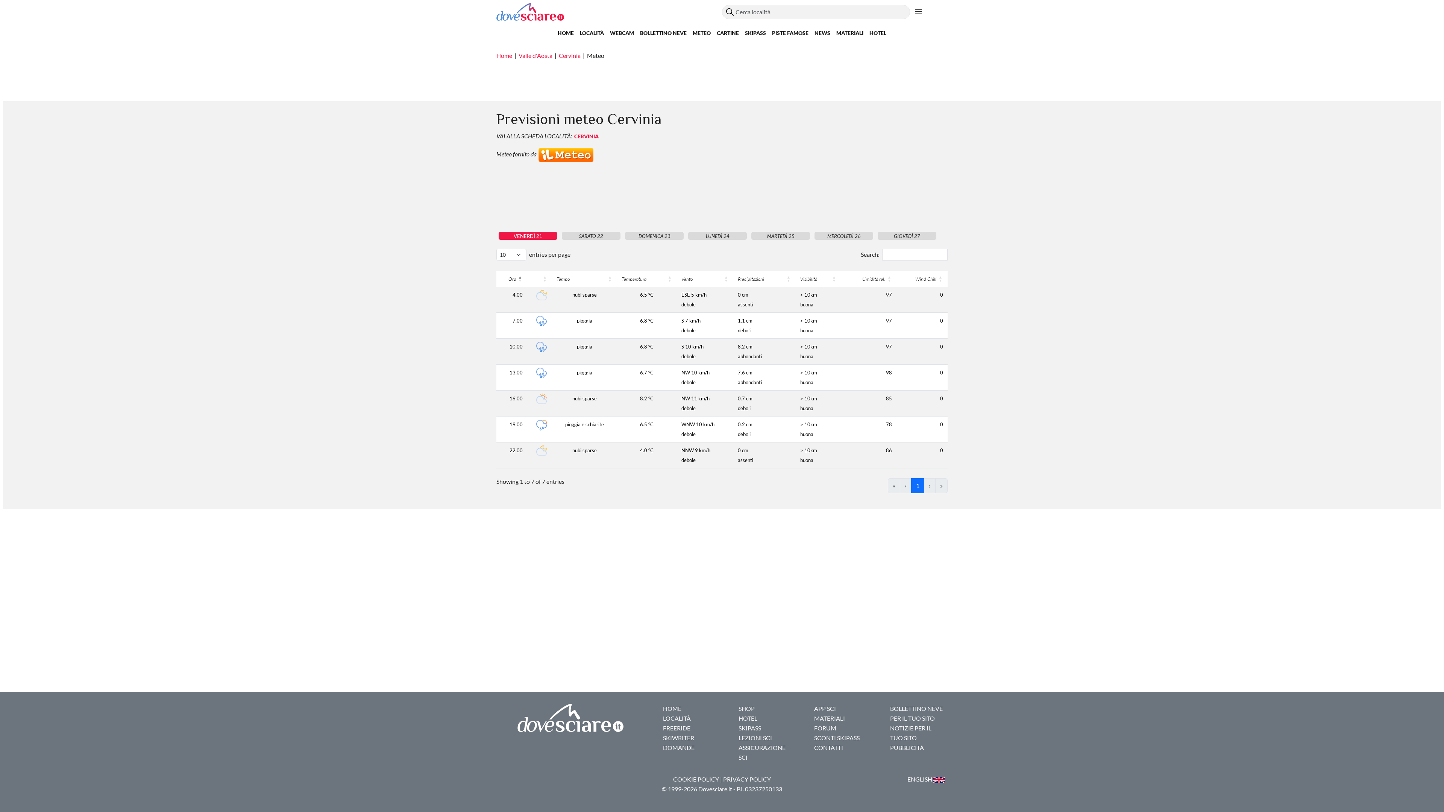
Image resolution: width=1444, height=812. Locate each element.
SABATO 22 (591, 236)
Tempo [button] (563, 279)
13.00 (516, 373)
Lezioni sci (755, 737)
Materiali (849, 33)
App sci (825, 708)
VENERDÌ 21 (528, 236)
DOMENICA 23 (654, 236)
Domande (679, 747)
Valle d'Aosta (535, 55)
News (822, 33)
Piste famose (790, 33)
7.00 (518, 321)
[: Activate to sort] (539, 279)
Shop (747, 708)
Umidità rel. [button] (873, 279)
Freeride (676, 728)
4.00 (518, 295)
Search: (870, 254)
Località (592, 33)
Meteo (702, 33)
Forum (825, 728)
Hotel (877, 33)
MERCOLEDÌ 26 (844, 236)
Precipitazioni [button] (751, 279)
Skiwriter (678, 737)
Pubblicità (907, 747)
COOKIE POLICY (696, 779)
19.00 (516, 424)
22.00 (516, 450)
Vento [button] (687, 279)
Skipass (755, 33)
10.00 (516, 347)
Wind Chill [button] (925, 279)
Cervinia (570, 55)
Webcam (622, 33)
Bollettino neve (663, 33)
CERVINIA (586, 136)
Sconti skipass (837, 737)
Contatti (828, 747)
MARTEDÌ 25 (781, 236)
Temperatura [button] (634, 279)
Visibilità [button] (808, 279)
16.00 (516, 398)
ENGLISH (920, 779)
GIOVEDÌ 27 (907, 236)
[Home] (609, 12)
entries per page (549, 254)
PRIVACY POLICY (747, 779)
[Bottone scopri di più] (918, 12)
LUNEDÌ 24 (718, 236)
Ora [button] (512, 279)
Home (566, 33)
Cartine (728, 33)
